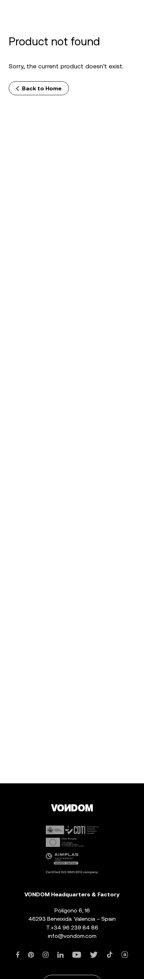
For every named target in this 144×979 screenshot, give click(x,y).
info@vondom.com (72, 936)
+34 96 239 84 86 (74, 928)
